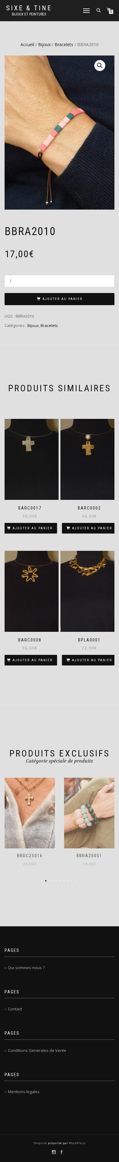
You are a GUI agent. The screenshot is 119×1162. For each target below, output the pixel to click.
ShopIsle (41, 1143)
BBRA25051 (89, 855)
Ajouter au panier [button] (32, 528)
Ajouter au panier (62, 299)
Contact (15, 1009)
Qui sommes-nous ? (26, 967)
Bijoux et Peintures (29, 14)
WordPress (77, 1143)
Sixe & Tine (29, 8)
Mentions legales (24, 1091)
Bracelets (64, 44)
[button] (99, 65)
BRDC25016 (30, 855)
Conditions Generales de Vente (37, 1050)
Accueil (27, 44)
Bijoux (44, 44)
